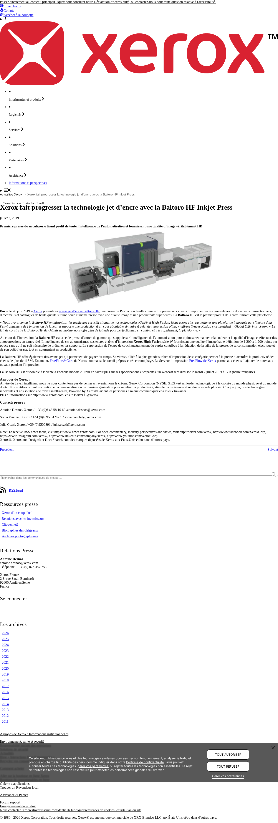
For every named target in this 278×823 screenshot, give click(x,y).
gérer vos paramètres (93, 766)
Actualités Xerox (11, 194)
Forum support (10, 802)
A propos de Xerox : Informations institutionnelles (34, 734)
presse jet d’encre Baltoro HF (79, 311)
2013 (5, 710)
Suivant (273, 449)
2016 (5, 692)
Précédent (6, 449)
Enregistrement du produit (18, 806)
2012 (5, 715)
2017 (5, 686)
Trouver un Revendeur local (19, 787)
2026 (5, 633)
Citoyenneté (10, 524)
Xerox (37, 311)
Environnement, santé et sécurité (22, 741)
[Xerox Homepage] (139, 84)
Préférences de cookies (98, 810)
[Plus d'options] (139, 19)
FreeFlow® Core (61, 361)
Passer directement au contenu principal (27, 2)
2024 (5, 645)
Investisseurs (41, 810)
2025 (5, 639)
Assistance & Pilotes (14, 795)
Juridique (77, 810)
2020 (5, 668)
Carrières (27, 810)
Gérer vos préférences (228, 776)
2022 (5, 656)
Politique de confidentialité (145, 762)
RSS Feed (16, 490)
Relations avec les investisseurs (23, 518)
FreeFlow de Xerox (202, 361)
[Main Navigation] (139, 190)
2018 (5, 680)
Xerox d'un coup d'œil (17, 513)
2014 (5, 704)
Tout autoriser (228, 754)
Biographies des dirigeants (20, 530)
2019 (5, 674)
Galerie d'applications (15, 783)
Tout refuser (228, 766)
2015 (5, 698)
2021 (5, 662)
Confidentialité (60, 810)
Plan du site (133, 810)
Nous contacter (10, 810)
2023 (5, 650)
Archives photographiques (20, 536)
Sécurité (120, 810)
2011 (5, 721)
